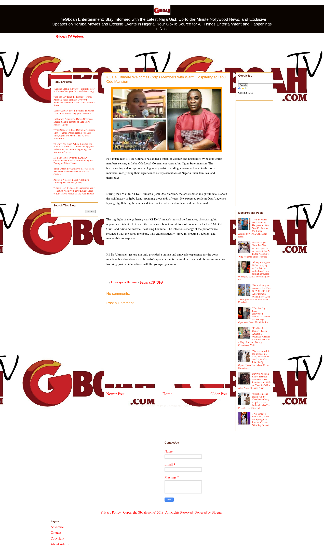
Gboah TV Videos (70, 36)
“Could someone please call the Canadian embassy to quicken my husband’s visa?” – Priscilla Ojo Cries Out (254, 400)
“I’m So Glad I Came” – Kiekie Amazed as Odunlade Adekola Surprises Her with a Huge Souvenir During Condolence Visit (254, 336)
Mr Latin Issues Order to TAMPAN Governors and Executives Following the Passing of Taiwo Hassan (72, 160)
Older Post (218, 393)
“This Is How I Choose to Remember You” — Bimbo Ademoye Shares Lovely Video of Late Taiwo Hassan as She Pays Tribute (73, 190)
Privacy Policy (111, 512)
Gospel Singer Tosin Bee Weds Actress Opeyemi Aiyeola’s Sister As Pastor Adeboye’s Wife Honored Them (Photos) (254, 249)
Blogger (217, 512)
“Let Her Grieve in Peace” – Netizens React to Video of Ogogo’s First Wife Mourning (74, 90)
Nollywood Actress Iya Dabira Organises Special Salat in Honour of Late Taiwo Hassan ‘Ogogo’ (72, 121)
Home (167, 393)
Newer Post (115, 393)
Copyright (57, 538)
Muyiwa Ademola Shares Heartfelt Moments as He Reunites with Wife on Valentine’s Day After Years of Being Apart (254, 380)
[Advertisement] (162, 52)
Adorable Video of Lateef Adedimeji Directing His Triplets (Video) (71, 181)
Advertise (57, 527)
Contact (56, 532)
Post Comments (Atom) (176, 405)
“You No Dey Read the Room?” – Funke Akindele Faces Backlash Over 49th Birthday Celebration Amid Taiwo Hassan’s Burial (74, 101)
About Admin (60, 544)
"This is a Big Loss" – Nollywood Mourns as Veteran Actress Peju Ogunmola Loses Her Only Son (254, 315)
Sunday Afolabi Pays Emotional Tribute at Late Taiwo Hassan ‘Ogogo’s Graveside (73, 112)
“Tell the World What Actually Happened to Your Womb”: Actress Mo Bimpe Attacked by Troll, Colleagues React (254, 228)
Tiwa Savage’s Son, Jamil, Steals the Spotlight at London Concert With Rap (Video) (260, 419)
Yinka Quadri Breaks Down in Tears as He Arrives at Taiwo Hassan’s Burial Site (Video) (73, 171)
